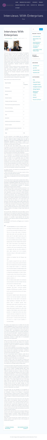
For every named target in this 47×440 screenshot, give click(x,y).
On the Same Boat (36, 36)
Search (41, 29)
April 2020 (35, 68)
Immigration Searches (37, 86)
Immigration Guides (25, 2)
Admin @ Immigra (8, 38)
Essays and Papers (36, 82)
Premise (41, 2)
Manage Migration (20, 5)
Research (35, 2)
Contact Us (34, 5)
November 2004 (36, 70)
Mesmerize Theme (33, 437)
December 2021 (36, 65)
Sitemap (17, 7)
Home (16, 2)
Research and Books (37, 99)
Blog (28, 5)
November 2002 (36, 72)
